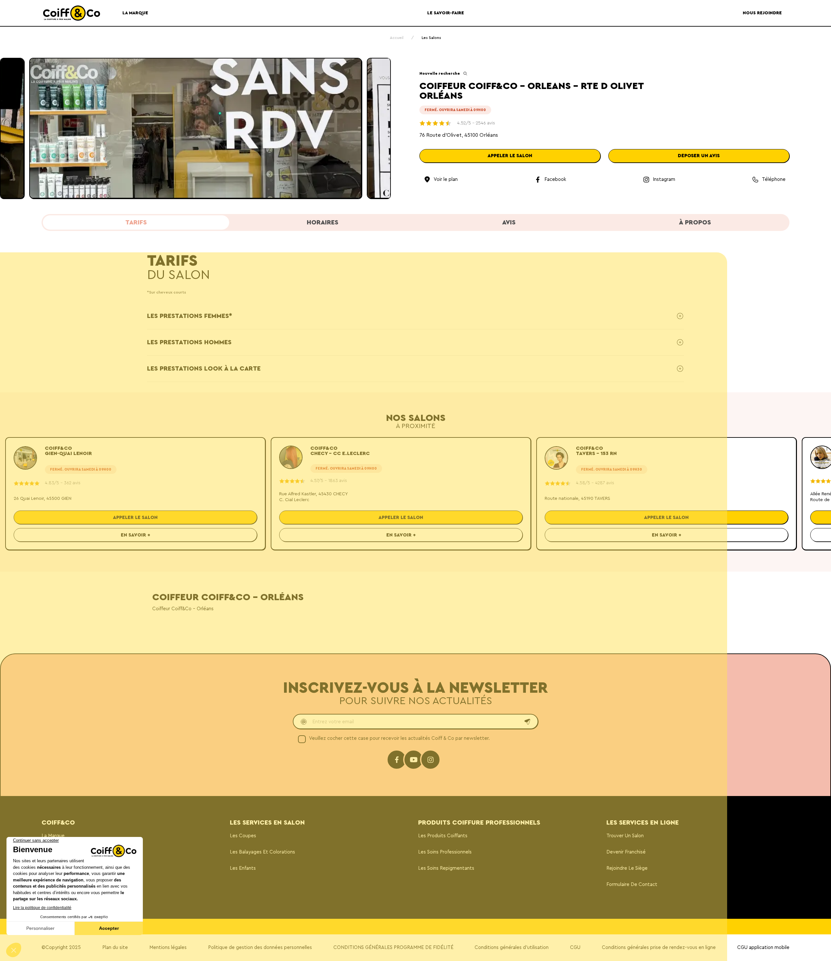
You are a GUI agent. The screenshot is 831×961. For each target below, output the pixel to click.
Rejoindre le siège (627, 868)
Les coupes (243, 835)
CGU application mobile (763, 947)
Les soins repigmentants (446, 868)
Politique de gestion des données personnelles (260, 947)
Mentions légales (168, 947)
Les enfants (243, 868)
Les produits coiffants (442, 835)
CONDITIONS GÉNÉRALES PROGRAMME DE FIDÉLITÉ (393, 947)
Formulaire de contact (631, 884)
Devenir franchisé (626, 852)
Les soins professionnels (445, 852)
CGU (575, 947)
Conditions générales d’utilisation (512, 947)
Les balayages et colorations (262, 852)
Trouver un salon (625, 835)
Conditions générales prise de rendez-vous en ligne (659, 947)
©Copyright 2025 (61, 947)
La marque (53, 835)
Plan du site (115, 947)
